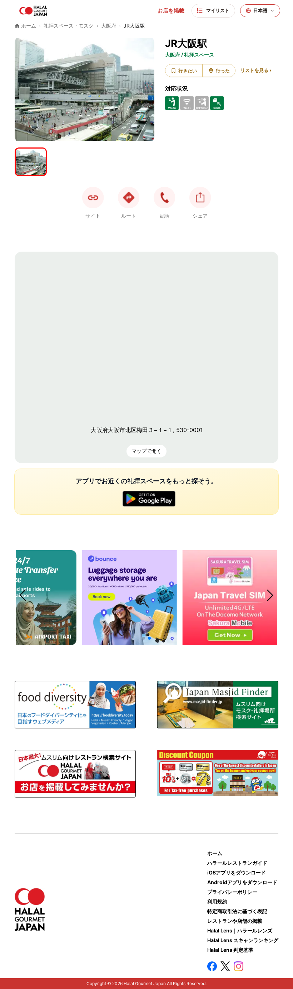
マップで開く (146, 451)
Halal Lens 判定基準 (230, 950)
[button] (164, 197)
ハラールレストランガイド (237, 863)
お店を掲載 (171, 11)
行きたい (187, 70)
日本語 (260, 10)
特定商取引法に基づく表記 (237, 911)
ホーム (214, 853)
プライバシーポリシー (232, 892)
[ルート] (128, 197)
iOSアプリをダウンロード (236, 872)
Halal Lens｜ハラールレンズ (239, 930)
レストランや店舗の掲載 (234, 921)
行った (223, 70)
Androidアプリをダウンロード (242, 882)
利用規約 (217, 901)
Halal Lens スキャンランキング (242, 940)
